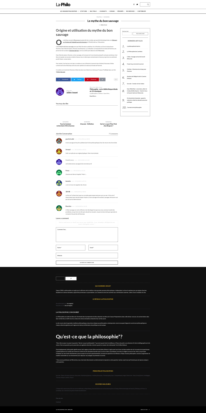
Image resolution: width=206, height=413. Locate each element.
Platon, (63, 375)
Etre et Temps (115, 388)
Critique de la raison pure (63, 388)
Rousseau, (100, 375)
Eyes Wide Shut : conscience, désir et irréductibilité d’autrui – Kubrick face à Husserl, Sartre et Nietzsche (137, 91)
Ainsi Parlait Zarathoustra (79, 390)
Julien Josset (104, 25)
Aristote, (67, 375)
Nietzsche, (129, 375)
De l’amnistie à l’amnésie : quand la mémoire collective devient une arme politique (137, 100)
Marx (134, 375)
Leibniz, (67, 377)
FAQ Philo (99, 17)
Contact (58, 402)
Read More (93, 96)
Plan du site (59, 398)
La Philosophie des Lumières (134, 51)
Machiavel (84, 375)
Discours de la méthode (76, 388)
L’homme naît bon (74, 50)
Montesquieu (107, 375)
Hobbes (94, 375)
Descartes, (78, 375)
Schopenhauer (118, 375)
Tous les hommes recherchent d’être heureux (65, 125)
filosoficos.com (60, 305)
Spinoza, (89, 375)
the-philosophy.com (61, 303)
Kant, (112, 375)
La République (87, 388)
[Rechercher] (71, 278)
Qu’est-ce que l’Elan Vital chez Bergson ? (108, 125)
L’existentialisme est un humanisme (101, 388)
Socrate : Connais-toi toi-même (135, 83)
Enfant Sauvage (60, 72)
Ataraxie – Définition (87, 124)
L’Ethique (136, 388)
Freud (138, 375)
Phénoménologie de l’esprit (126, 388)
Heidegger (147, 375)
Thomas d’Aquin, (60, 377)
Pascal (71, 377)
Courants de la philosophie (134, 107)
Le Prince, (142, 388)
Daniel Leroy (70, 160)
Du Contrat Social (66, 390)
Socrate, (58, 375)
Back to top (144, 409)
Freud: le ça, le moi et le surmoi (135, 64)
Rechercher (125, 31)
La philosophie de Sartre (133, 46)
